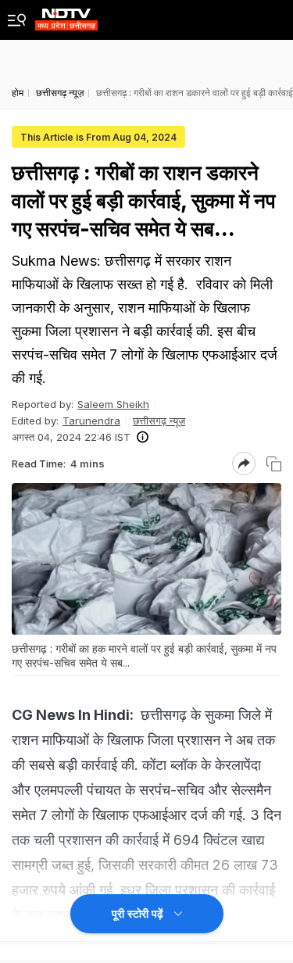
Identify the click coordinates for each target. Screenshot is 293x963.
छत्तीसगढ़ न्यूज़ (159, 420)
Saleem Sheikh (113, 404)
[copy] (273, 463)
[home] (66, 15)
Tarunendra (91, 420)
